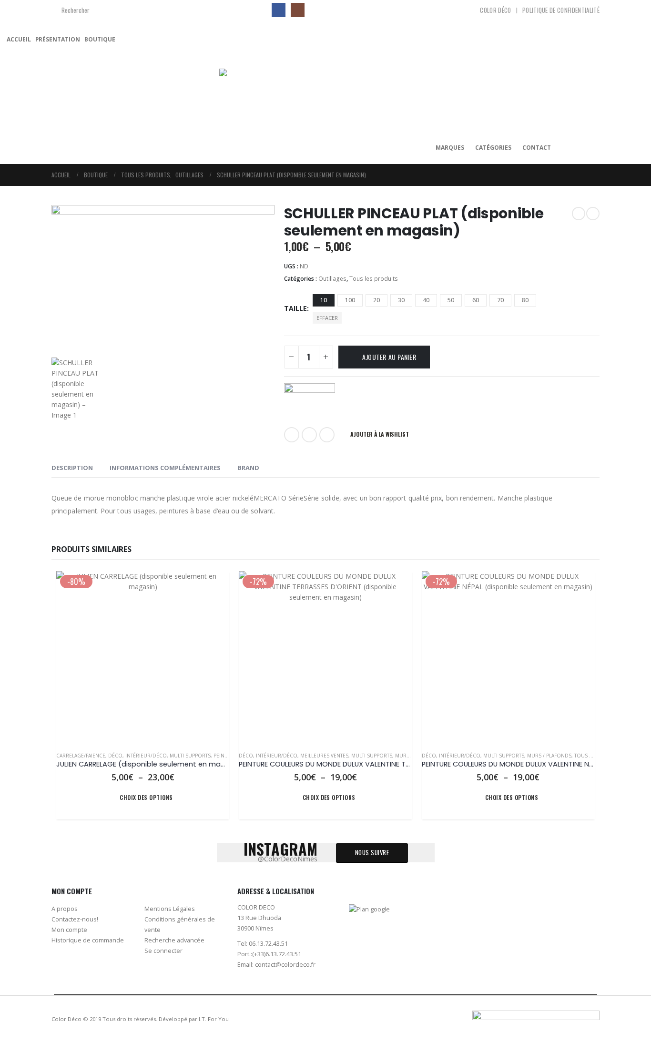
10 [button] (323, 300)
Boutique (99, 39)
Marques (450, 147)
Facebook (291, 434)
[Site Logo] (278, 95)
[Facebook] (278, 10)
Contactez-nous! (74, 919)
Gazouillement (309, 434)
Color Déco (495, 10)
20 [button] (376, 300)
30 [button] (401, 300)
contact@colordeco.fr (285, 965)
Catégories (493, 147)
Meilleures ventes (324, 755)
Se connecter (163, 951)
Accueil (19, 39)
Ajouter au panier (389, 357)
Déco (115, 755)
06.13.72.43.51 (268, 944)
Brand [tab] (248, 467)
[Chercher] (256, 10)
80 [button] (525, 300)
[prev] (578, 213)
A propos (64, 909)
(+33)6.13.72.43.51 (276, 954)
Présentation (57, 39)
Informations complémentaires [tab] (165, 467)
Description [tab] (72, 467)
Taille (295, 308)
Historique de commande (87, 940)
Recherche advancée (174, 940)
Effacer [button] (327, 317)
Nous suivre (372, 852)
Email (327, 434)
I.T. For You (214, 1019)
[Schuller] (309, 400)
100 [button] (350, 300)
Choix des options (146, 797)
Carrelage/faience (80, 755)
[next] (593, 213)
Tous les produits (373, 279)
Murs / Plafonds (549, 755)
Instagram (587, 912)
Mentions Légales (169, 909)
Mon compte (69, 930)
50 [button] (451, 300)
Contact (536, 147)
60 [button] (475, 300)
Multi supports (190, 755)
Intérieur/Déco (146, 755)
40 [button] (426, 300)
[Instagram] (298, 10)
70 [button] (500, 300)
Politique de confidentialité (561, 10)
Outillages (332, 279)
